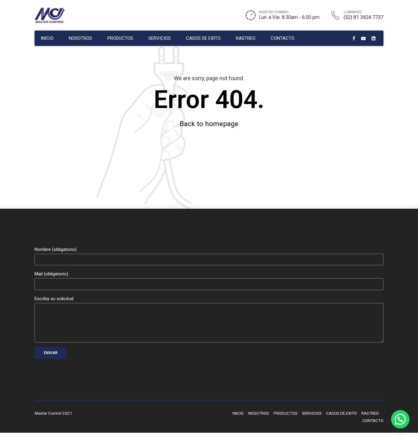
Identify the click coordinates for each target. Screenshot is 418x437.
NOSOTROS (80, 38)
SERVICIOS (159, 38)
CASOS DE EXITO (203, 38)
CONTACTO (282, 38)
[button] (400, 419)
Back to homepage (209, 124)
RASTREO (246, 38)
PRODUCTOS (120, 38)
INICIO (47, 38)
